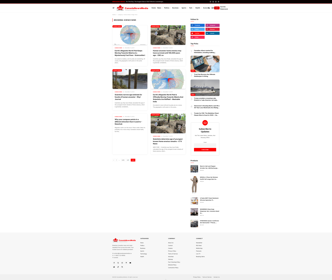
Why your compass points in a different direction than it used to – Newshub (128, 121)
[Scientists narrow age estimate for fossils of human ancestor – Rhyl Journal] (129, 79)
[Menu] (113, 7)
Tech (190, 8)
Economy (206, 8)
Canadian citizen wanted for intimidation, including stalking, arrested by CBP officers (204, 51)
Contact (170, 245)
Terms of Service (173, 253)
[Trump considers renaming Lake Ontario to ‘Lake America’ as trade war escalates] (205, 88)
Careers (170, 248)
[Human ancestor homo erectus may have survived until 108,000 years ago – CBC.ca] (168, 35)
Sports (184, 8)
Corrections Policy (173, 267)
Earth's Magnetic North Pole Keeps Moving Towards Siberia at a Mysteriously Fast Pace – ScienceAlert (130, 53)
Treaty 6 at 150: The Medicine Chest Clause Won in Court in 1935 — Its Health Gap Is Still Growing (206, 114)
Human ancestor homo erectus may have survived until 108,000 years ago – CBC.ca (167, 53)
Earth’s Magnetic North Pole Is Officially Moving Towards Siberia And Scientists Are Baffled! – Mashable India (168, 98)
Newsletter (199, 242)
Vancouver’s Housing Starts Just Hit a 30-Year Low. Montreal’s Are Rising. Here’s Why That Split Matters (206, 107)
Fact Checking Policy (174, 262)
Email (205, 142)
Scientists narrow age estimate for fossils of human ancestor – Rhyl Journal (128, 97)
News (159, 8)
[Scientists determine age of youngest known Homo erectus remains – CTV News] (168, 123)
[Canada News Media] (132, 8)
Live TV (198, 253)
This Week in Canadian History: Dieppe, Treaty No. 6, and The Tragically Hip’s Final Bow (145, 1)
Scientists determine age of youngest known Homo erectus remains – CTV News (168, 141)
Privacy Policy (172, 251)
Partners (216, 8)
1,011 (128, 160)
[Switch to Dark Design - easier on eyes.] (212, 8)
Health (197, 8)
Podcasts (198, 251)
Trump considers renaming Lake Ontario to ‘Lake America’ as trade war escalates (205, 99)
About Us (170, 242)
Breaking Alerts (200, 256)
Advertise (171, 256)
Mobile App (199, 248)
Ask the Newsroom (224, 8)
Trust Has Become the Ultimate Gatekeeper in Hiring (204, 75)
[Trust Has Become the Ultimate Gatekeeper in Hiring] (205, 64)
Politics (166, 8)
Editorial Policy (172, 265)
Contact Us (217, 277)
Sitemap (170, 259)
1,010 (123, 160)
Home (154, 8)
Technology (143, 253)
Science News (117, 26)
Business (175, 8)
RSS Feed (199, 245)
